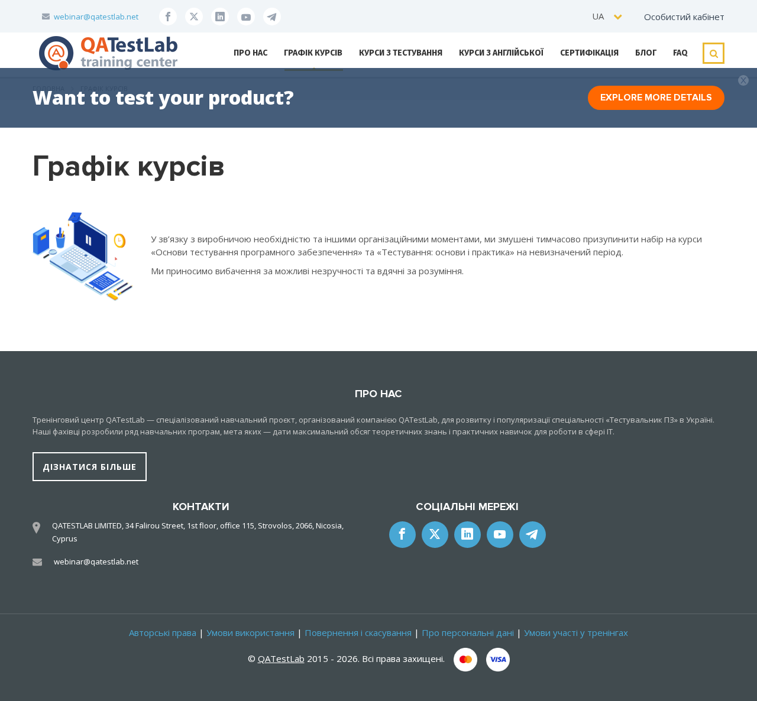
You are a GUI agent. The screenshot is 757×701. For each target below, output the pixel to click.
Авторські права (162, 632)
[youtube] (246, 16)
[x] (194, 16)
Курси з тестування (400, 53)
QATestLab (281, 658)
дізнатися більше (90, 466)
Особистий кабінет (684, 16)
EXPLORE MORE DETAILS (656, 97)
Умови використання (250, 632)
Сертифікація (589, 53)
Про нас (250, 53)
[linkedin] (220, 16)
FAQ (680, 53)
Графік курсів (313, 53)
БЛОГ (645, 53)
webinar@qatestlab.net (96, 16)
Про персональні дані (468, 632)
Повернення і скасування (358, 632)
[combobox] (607, 16)
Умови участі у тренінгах (576, 632)
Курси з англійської (501, 53)
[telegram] (272, 16)
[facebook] (168, 16)
